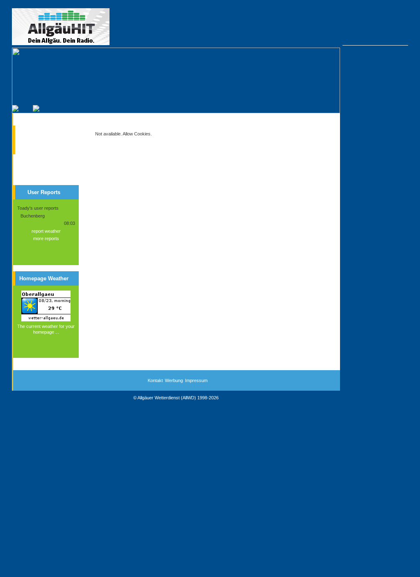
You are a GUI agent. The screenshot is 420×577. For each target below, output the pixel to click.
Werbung (174, 380)
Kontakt (155, 380)
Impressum (196, 380)
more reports (46, 238)
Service (33, 145)
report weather (46, 231)
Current (34, 130)
